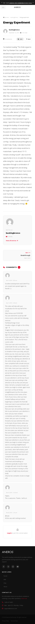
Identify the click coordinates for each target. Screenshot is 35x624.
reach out (24, 598)
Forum (5, 576)
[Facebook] (3, 566)
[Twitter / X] (8, 566)
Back (29, 39)
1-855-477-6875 (8, 602)
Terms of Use (14, 621)
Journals (6, 17)
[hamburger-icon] (3, 7)
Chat (5, 583)
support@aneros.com (10, 608)
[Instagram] (13, 566)
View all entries (11, 240)
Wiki (5, 579)
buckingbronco (14, 17)
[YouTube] (17, 566)
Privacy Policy (5, 621)
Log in (9, 533)
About (5, 586)
